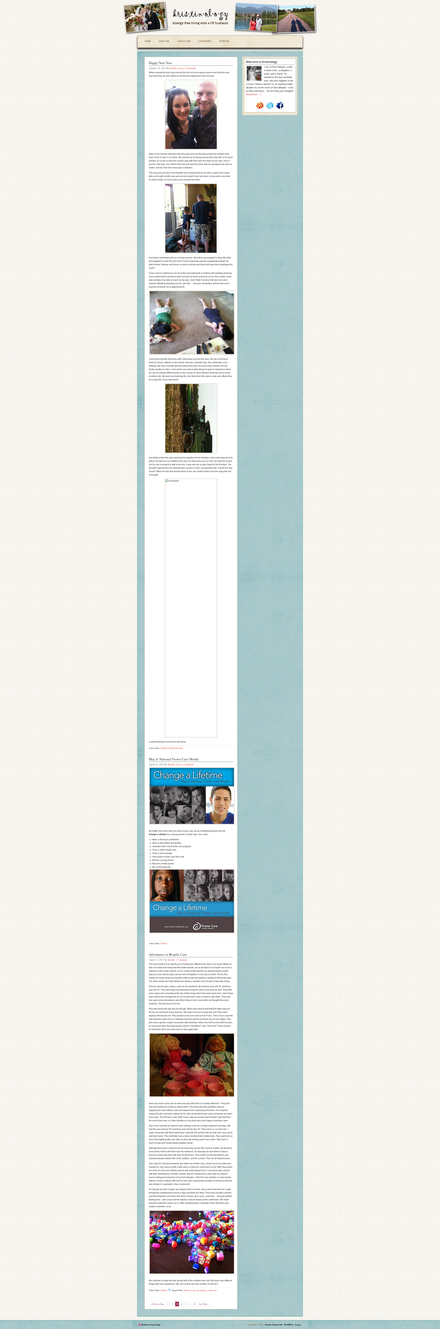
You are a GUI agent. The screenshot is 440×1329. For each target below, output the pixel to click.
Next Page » (204, 1304)
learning (203, 1290)
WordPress (289, 1324)
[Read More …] (253, 94)
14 (194, 1304)
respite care (212, 1290)
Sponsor (224, 41)
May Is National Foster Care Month (174, 759)
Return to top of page (150, 1324)
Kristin (173, 68)
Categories (205, 41)
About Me (163, 41)
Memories (179, 748)
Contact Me (184, 41)
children (186, 1290)
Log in (298, 1324)
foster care (195, 1290)
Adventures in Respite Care (168, 954)
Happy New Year (160, 62)
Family (171, 748)
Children (163, 748)
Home (148, 41)
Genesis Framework (273, 1324)
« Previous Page (157, 1304)
